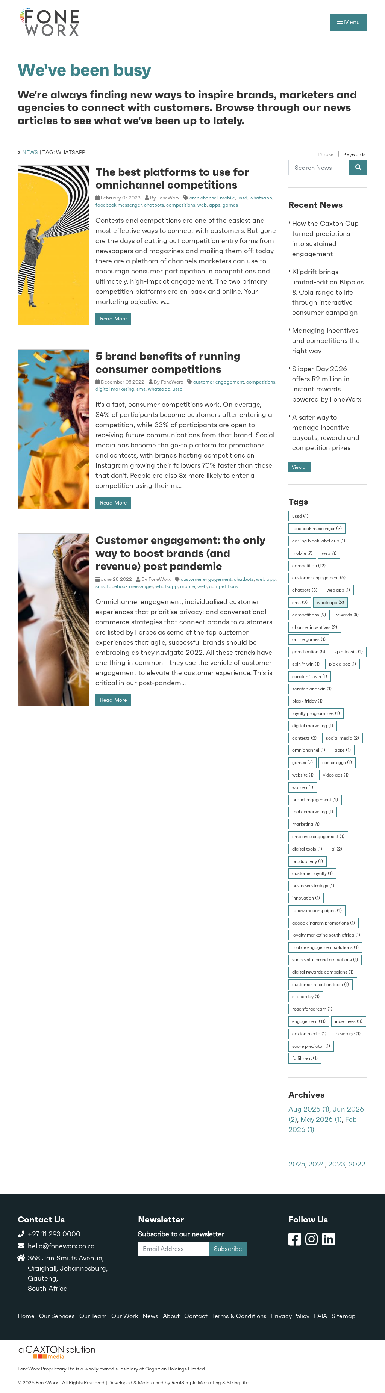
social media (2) (342, 738)
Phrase (325, 154)
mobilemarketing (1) (312, 811)
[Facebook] (294, 1239)
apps (214, 205)
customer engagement (218, 382)
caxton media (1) (309, 1033)
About (171, 1316)
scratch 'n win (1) (309, 676)
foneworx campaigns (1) (317, 910)
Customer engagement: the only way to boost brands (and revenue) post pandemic (180, 553)
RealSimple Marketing (196, 1382)
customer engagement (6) (319, 577)
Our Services (57, 1316)
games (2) (302, 762)
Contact (196, 1316)
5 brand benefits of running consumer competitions (168, 362)
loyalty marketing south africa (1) (326, 935)
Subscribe (228, 1248)
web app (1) (338, 590)
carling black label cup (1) (318, 541)
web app (266, 579)
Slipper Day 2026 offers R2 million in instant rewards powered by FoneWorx (326, 384)
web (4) (329, 553)
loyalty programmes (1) (316, 713)
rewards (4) (347, 615)
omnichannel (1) (308, 750)
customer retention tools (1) (320, 984)
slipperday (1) (306, 996)
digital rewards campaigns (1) (322, 972)
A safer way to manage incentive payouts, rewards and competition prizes (325, 432)
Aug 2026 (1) (308, 1109)
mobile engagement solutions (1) (325, 947)
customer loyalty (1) (312, 873)
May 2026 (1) (321, 1119)
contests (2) (304, 738)
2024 (316, 1164)
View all (300, 467)
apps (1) (343, 750)
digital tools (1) (307, 849)
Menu (351, 22)
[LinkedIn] (328, 1239)
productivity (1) (307, 861)
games (230, 205)
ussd (242, 198)
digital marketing (114, 389)
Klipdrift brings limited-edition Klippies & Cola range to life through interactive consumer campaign (328, 292)
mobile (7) (302, 553)
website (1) (303, 775)
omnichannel (203, 198)
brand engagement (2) (315, 799)
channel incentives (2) (314, 627)
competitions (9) (309, 615)
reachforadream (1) (312, 1009)
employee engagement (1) (318, 836)
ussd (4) (300, 516)
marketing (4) (306, 824)
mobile (227, 198)
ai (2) (337, 849)
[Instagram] (311, 1239)
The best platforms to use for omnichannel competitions (172, 178)
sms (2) (300, 602)
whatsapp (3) (330, 602)
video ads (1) (336, 775)
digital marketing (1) (312, 725)
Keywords (354, 154)
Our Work (124, 1316)
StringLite (238, 1382)
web (202, 205)
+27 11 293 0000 (54, 1234)
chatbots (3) (304, 590)
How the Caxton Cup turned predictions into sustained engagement (325, 238)
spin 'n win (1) (306, 664)
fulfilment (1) (305, 1058)
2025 (296, 1164)
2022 (357, 1164)
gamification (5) (308, 651)
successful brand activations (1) (325, 959)
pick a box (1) (342, 664)
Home (26, 1316)
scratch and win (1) (312, 689)
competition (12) (309, 565)
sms (141, 389)
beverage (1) (348, 1033)
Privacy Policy (290, 1316)
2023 (336, 1164)
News (30, 152)
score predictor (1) (311, 1046)
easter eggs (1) (337, 762)
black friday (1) (307, 701)
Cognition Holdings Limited (175, 1369)
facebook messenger (118, 205)
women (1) (302, 787)
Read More (113, 319)
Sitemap (344, 1316)
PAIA (320, 1316)
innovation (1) (306, 898)
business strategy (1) (313, 885)
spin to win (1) (349, 651)
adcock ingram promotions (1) (323, 923)
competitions (180, 205)
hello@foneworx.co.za (61, 1246)
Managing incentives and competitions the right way (326, 340)
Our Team (93, 1316)
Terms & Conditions (239, 1316)
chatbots (154, 205)
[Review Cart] (372, 1360)
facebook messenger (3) (317, 528)
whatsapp (261, 198)
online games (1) (309, 639)
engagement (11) (309, 1021)
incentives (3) (348, 1021)
